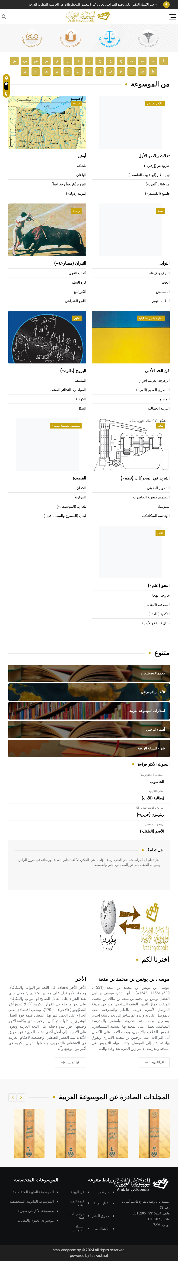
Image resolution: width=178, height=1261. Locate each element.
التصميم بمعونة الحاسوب (151, 497)
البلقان (81, 175)
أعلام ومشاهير (155, 103)
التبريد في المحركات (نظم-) (145, 478)
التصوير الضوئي (158, 488)
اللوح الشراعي (75, 301)
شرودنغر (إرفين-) (157, 166)
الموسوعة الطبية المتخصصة (33, 1192)
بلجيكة (81, 166)
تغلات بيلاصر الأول (154, 156)
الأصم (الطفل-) (152, 831)
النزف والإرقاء (159, 273)
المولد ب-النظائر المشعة (68, 390)
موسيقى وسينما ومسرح (66, 425)
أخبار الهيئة (101, 1203)
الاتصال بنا (102, 1228)
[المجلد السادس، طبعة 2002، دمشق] (29, 1133)
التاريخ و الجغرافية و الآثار (149, 807)
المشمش (163, 292)
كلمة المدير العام (76, 1203)
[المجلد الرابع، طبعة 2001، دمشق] (113, 1133)
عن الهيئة (77, 1192)
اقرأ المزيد (158, 1062)
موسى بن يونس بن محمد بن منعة (134, 979)
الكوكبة (81, 399)
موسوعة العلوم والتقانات (35, 1220)
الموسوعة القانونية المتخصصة (32, 1201)
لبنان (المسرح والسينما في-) (65, 516)
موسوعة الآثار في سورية (36, 1211)
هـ (46, 71)
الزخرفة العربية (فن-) (154, 381)
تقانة (160, 425)
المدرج (165, 399)
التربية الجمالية (159, 408)
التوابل (164, 263)
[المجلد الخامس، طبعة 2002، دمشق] (71, 1133)
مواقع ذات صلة (77, 1215)
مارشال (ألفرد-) (158, 184)
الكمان (81, 488)
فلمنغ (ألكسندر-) (157, 194)
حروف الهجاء (160, 596)
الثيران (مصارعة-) (70, 263)
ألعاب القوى (77, 273)
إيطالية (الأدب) (153, 798)
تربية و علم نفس (154, 824)
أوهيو (81, 156)
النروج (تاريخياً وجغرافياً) (69, 184)
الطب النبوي (160, 301)
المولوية (80, 497)
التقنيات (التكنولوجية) (152, 774)
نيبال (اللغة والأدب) (156, 623)
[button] (21, 1097)
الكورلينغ (79, 292)
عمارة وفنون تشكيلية (151, 318)
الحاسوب (157, 782)
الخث (166, 283)
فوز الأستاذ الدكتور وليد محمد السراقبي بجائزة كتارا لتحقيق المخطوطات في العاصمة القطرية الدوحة (91, 4)
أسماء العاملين (78, 1228)
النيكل (81, 408)
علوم (77, 318)
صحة (160, 211)
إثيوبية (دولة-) (76, 194)
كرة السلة (79, 283)
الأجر (81, 979)
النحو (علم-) (159, 585)
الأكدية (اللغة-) (159, 614)
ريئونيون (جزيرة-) (150, 815)
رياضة (76, 211)
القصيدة (79, 478)
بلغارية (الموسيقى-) (71, 507)
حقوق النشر (100, 1216)
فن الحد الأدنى (157, 371)
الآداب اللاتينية (156, 791)
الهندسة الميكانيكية (156, 516)
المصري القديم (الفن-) (153, 390)
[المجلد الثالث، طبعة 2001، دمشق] (155, 1133)
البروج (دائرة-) (73, 371)
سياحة (76, 103)
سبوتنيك (163, 507)
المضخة (80, 381)
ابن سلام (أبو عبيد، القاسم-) (149, 175)
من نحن (103, 1192)
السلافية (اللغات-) (156, 605)
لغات (160, 533)
